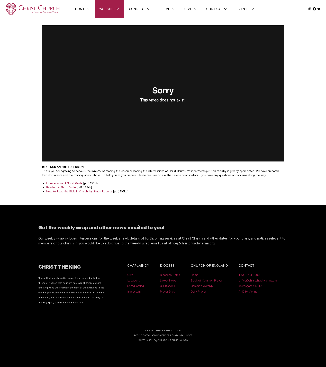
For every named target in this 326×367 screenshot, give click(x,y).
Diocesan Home (170, 275)
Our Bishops (167, 286)
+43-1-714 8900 (249, 275)
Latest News (168, 280)
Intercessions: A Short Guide (64, 183)
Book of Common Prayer (206, 280)
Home (194, 275)
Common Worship (202, 286)
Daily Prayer (198, 291)
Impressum (134, 291)
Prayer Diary (167, 291)
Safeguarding (135, 286)
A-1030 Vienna (248, 291)
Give (130, 275)
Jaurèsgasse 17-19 (250, 286)
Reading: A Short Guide (61, 187)
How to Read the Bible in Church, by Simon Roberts (79, 191)
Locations (133, 280)
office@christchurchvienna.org (258, 280)
